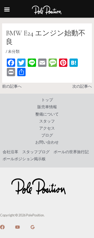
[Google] (32, 227)
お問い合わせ (47, 142)
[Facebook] (2, 227)
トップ (47, 100)
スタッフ (47, 121)
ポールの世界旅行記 (71, 152)
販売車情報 (47, 107)
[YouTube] (17, 227)
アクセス (47, 128)
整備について (47, 114)
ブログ (47, 135)
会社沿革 (10, 152)
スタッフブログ (36, 152)
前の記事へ (12, 86)
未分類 (14, 51)
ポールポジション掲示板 (24, 159)
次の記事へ (82, 86)
